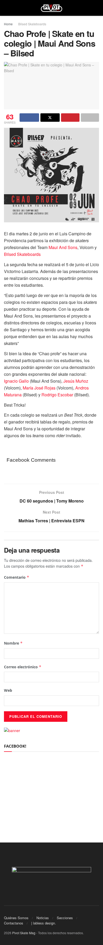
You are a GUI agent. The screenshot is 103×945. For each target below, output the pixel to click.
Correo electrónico (22, 666)
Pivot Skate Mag (23, 933)
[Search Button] (97, 8)
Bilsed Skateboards (32, 24)
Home (8, 24)
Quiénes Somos (16, 917)
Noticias (42, 917)
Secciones (65, 917)
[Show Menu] (6, 8)
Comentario (16, 577)
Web (8, 690)
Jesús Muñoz (75, 381)
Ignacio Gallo (16, 381)
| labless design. (43, 922)
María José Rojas (39, 388)
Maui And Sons (63, 247)
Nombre (13, 643)
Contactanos (13, 922)
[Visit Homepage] (52, 8)
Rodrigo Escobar (57, 395)
